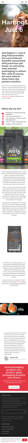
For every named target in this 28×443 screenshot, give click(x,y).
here (18, 282)
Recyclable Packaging (8, 427)
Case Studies (5, 431)
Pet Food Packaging (7, 429)
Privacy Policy (5, 433)
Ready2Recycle (6, 96)
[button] (22, 2)
